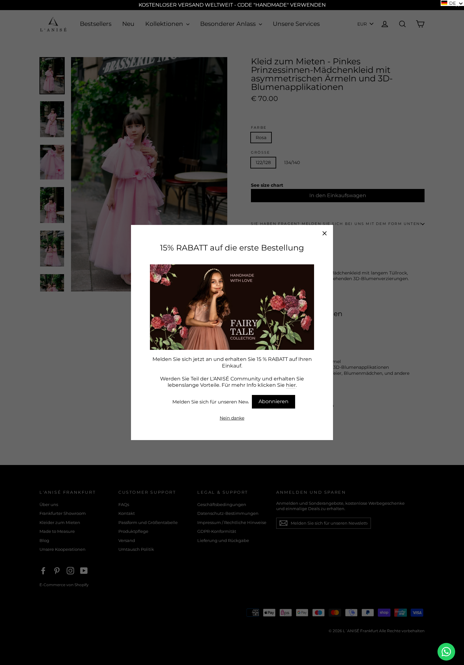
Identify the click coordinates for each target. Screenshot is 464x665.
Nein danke (232, 418)
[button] (452, 3)
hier (291, 385)
